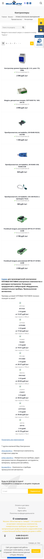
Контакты (22, 508)
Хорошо (36, 551)
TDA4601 (22, 342)
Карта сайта (22, 511)
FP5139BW (22, 359)
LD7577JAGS (22, 409)
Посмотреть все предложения (13, 440)
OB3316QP (22, 375)
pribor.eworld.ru (7, 458)
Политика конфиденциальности (22, 513)
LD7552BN (22, 325)
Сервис (4, 279)
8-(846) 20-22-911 (22, 538)
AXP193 (22, 426)
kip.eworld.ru (6, 467)
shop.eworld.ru (7, 451)
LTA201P (22, 392)
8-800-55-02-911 (22, 535)
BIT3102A (22, 308)
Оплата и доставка (22, 505)
